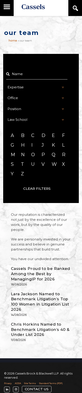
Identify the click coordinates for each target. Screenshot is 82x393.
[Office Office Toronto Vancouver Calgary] (37, 98)
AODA (18, 383)
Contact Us (37, 389)
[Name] (37, 74)
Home (13, 40)
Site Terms (30, 383)
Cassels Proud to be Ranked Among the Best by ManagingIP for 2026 (40, 273)
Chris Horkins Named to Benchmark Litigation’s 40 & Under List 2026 (40, 329)
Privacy (8, 383)
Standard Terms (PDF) (51, 383)
